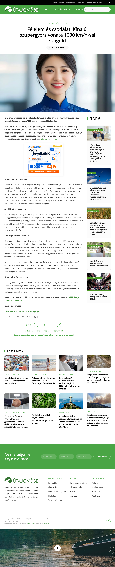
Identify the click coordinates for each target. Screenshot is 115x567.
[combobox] (97, 9)
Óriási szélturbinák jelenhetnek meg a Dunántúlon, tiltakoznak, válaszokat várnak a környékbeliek (98, 193)
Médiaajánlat (71, 2)
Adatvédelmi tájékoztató (96, 2)
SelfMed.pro (30, 523)
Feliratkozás (102, 456)
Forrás (6, 317)
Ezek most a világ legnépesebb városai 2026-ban (98, 296)
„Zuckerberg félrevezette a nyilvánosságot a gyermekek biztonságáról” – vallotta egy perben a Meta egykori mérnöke (98, 153)
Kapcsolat (81, 2)
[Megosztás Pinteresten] (51, 325)
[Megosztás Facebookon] (36, 325)
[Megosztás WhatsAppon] (44, 325)
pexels (40, 317)
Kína (38, 331)
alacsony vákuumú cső (65, 335)
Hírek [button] (47, 9)
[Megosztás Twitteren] (28, 325)
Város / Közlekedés (57, 23)
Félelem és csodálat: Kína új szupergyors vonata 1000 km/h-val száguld (57, 35)
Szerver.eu (46, 523)
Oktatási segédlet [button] (62, 9)
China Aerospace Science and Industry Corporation (33, 335)
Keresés (55, 2)
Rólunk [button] (79, 9)
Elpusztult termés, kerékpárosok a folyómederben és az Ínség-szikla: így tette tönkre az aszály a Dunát (98, 228)
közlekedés (29, 331)
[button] (57, 548)
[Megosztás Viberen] (59, 325)
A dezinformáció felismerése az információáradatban (99, 263)
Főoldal (36, 9)
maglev (46, 331)
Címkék (62, 2)
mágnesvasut (58, 331)
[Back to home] (21, 9)
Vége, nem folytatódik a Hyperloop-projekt (22, 311)
